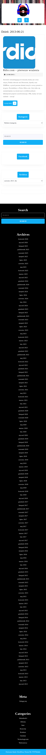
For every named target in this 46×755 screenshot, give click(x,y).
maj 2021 (23, 393)
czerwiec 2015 (23, 593)
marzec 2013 (23, 677)
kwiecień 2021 (23, 397)
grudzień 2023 (23, 309)
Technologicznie (23, 739)
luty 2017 (23, 537)
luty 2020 (23, 432)
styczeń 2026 (23, 242)
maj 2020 (23, 425)
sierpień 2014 (23, 628)
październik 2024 (23, 284)
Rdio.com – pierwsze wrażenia (21, 70)
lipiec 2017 (23, 519)
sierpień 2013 (23, 663)
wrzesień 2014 (23, 624)
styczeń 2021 (23, 407)
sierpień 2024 (23, 291)
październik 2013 (23, 659)
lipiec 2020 (23, 421)
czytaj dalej (10, 104)
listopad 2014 (23, 617)
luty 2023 (23, 344)
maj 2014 (23, 638)
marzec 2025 (23, 274)
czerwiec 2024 (23, 298)
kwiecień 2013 (23, 673)
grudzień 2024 (23, 281)
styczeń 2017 (23, 540)
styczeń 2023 (23, 347)
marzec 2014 (23, 645)
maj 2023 (23, 333)
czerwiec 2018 (23, 484)
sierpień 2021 (23, 383)
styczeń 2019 (23, 470)
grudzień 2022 (23, 351)
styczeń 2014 (23, 652)
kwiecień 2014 (23, 642)
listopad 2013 (23, 656)
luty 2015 (23, 607)
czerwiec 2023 (23, 330)
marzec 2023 (23, 340)
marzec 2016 (23, 561)
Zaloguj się (23, 701)
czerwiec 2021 (23, 390)
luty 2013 (23, 680)
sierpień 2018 (23, 477)
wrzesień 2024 (23, 288)
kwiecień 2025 (23, 270)
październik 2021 (23, 376)
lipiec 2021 (23, 386)
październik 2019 (23, 446)
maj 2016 (23, 558)
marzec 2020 (23, 428)
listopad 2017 (23, 505)
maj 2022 (23, 358)
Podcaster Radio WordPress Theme (17, 752)
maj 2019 (23, 463)
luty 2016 (23, 565)
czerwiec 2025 (23, 263)
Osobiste (23, 736)
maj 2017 (23, 526)
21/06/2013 (10, 74)
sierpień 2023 (23, 323)
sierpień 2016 (23, 551)
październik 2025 (23, 249)
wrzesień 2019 (23, 449)
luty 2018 (23, 495)
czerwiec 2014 (23, 635)
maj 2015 (23, 596)
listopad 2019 (23, 442)
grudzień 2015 (23, 572)
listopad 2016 (23, 547)
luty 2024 (23, 302)
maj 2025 (23, 267)
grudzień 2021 (23, 369)
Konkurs (23, 732)
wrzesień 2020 (23, 418)
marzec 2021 (23, 400)
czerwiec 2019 (23, 460)
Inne (23, 725)
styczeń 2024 (23, 305)
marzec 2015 (23, 603)
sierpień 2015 (23, 586)
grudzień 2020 (23, 411)
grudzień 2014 (23, 614)
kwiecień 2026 (23, 239)
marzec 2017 (23, 533)
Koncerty (23, 729)
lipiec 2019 (23, 456)
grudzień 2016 (23, 544)
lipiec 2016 (23, 554)
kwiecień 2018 (23, 491)
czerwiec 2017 (23, 523)
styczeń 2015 (23, 610)
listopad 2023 (23, 312)
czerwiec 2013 (23, 666)
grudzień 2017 (23, 502)
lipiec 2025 (23, 260)
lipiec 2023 (23, 326)
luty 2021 (23, 404)
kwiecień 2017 (23, 530)
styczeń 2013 (23, 684)
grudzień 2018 (23, 474)
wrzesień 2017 (23, 512)
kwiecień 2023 (23, 337)
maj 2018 (23, 488)
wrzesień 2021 (23, 379)
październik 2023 (23, 316)
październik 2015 (23, 579)
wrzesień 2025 (23, 253)
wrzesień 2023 (23, 319)
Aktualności (23, 718)
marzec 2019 (23, 467)
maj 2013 (23, 670)
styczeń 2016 (23, 568)
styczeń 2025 (23, 277)
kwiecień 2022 (23, 362)
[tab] (19, 20)
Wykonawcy (23, 743)
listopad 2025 (23, 246)
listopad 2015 (23, 575)
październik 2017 (23, 509)
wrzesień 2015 (23, 582)
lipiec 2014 (23, 631)
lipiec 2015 (23, 589)
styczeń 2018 (23, 498)
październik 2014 (23, 621)
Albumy (23, 722)
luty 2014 (23, 649)
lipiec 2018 (23, 481)
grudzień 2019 (23, 439)
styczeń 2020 (23, 435)
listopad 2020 (23, 414)
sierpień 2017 (23, 516)
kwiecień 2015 (23, 600)
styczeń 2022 (23, 365)
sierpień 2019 (23, 453)
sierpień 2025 (23, 256)
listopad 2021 (23, 372)
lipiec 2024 (23, 295)
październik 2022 (23, 355)
